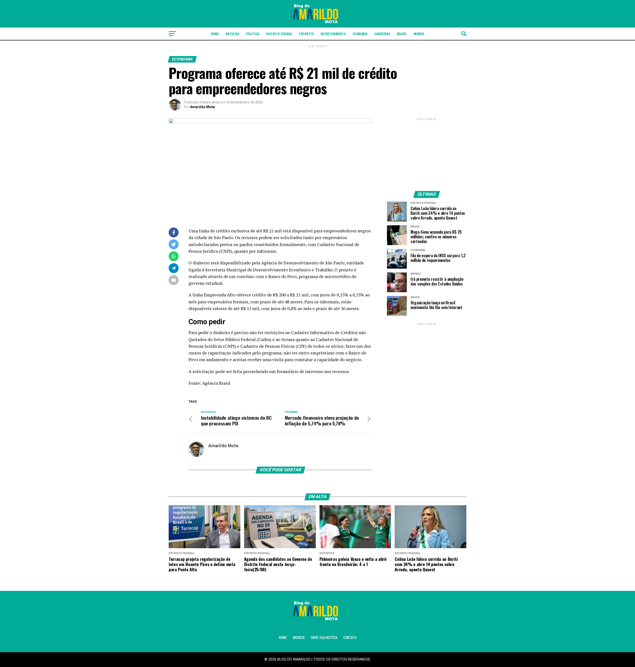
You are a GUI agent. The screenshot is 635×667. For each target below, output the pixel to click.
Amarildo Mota (202, 107)
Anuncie (299, 637)
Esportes (306, 33)
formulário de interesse (300, 371)
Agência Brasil (216, 383)
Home (215, 33)
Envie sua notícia (324, 637)
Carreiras (382, 33)
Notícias (232, 33)
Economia (360, 33)
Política (252, 33)
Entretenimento (333, 33)
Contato (349, 637)
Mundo (419, 33)
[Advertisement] (426, 153)
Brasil (402, 33)
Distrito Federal (279, 33)
